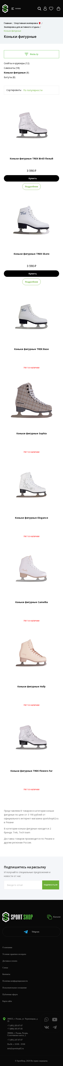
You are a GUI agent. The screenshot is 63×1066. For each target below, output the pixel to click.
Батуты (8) (9, 77)
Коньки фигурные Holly (31, 686)
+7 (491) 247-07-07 (15, 1040)
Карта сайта (7, 1001)
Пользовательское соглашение (14, 988)
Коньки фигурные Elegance (31, 517)
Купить (33, 178)
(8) (16, 72)
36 (31, 240)
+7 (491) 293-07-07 (15, 1025)
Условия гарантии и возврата (14, 954)
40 (31, 145)
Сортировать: (14, 90)
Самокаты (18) (12, 67)
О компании (7, 947)
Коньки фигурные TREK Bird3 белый (31, 158)
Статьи (5, 968)
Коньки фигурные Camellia (31, 602)
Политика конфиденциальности (15, 981)
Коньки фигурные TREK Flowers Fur (31, 770)
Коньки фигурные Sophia (31, 433)
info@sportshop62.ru (15, 1048)
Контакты (6, 974)
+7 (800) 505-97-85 (15, 1029)
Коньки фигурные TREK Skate (31, 253)
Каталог (57, 917)
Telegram (35, 932)
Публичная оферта (10, 994)
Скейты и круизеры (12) (16, 63)
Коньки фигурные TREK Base (31, 349)
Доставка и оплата (9, 961)
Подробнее (31, 186)
